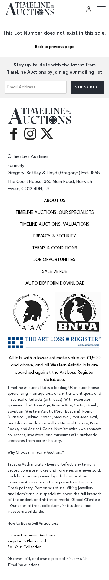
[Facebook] (14, 133)
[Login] (89, 9)
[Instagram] (30, 133)
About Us (54, 200)
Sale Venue (54, 271)
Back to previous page (54, 47)
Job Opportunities (54, 259)
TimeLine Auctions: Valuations (54, 224)
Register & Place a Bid (27, 541)
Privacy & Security (54, 236)
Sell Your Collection (24, 547)
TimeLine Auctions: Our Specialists (54, 212)
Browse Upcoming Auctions (31, 535)
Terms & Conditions (54, 247)
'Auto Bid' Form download (55, 283)
